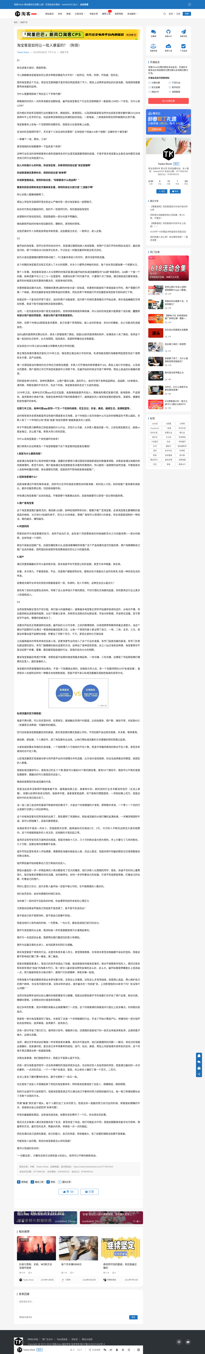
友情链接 (63, 1339)
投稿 (187, 14)
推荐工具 (106, 13)
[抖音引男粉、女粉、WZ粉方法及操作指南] (36, 1248)
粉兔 (155, 455)
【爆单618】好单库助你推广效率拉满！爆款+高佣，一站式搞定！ (176, 318)
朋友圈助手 (182, 446)
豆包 (155, 464)
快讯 (60, 13)
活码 (155, 451)
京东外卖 (182, 428)
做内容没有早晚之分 (174, 372)
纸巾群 (182, 455)
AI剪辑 (168, 423)
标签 (76, 1339)
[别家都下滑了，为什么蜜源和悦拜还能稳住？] (155, 361)
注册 (178, 13)
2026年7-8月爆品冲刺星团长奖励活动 (168, 231)
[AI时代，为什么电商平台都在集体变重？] (155, 390)
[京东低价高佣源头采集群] (155, 333)
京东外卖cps (155, 433)
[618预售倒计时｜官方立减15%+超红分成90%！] (155, 404)
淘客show (57, 1344)
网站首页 (49, 13)
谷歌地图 (182, 460)
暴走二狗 (39, 1182)
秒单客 (182, 451)
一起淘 (168, 428)
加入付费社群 (168, 101)
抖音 (115, 82)
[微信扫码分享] (105, 1350)
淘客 (120, 82)
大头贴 (168, 437)
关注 (163, 191)
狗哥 (43, 67)
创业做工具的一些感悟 (175, 344)
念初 (168, 442)
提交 (133, 1317)
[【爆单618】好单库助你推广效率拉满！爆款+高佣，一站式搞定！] (155, 318)
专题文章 (93, 13)
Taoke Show (23, 52)
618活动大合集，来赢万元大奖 (164, 277)
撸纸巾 (168, 446)
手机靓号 (182, 442)
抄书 (155, 446)
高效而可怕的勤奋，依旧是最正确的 (120, 1266)
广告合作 (48, 1339)
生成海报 (95, 1349)
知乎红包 (168, 451)
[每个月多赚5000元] (78, 1248)
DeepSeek (154, 428)
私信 (176, 191)
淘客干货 (64, 52)
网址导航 (34, 1339)
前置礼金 (168, 433)
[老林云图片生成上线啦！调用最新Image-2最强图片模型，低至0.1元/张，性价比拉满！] (155, 290)
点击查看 (84, 4)
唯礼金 (182, 433)
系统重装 (168, 455)
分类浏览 (79, 13)
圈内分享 (66, 1182)
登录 (171, 13)
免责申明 (75, 1344)
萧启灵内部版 (155, 460)
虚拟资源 (168, 460)
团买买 (155, 437)
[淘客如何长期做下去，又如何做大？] (155, 304)
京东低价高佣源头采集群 (176, 329)
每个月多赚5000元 (71, 1264)
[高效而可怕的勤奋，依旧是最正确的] (120, 1248)
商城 (68, 13)
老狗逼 (24, 1182)
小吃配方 (154, 442)
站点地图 (88, 1339)
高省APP (182, 464)
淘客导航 (119, 13)
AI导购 (182, 423)
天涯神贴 (182, 437)
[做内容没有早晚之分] (155, 376)
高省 (168, 464)
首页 (16, 22)
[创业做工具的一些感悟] (155, 347)
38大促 (155, 423)
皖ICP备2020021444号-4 (92, 1344)
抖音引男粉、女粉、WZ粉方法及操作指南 (35, 1266)
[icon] (179, 1342)
